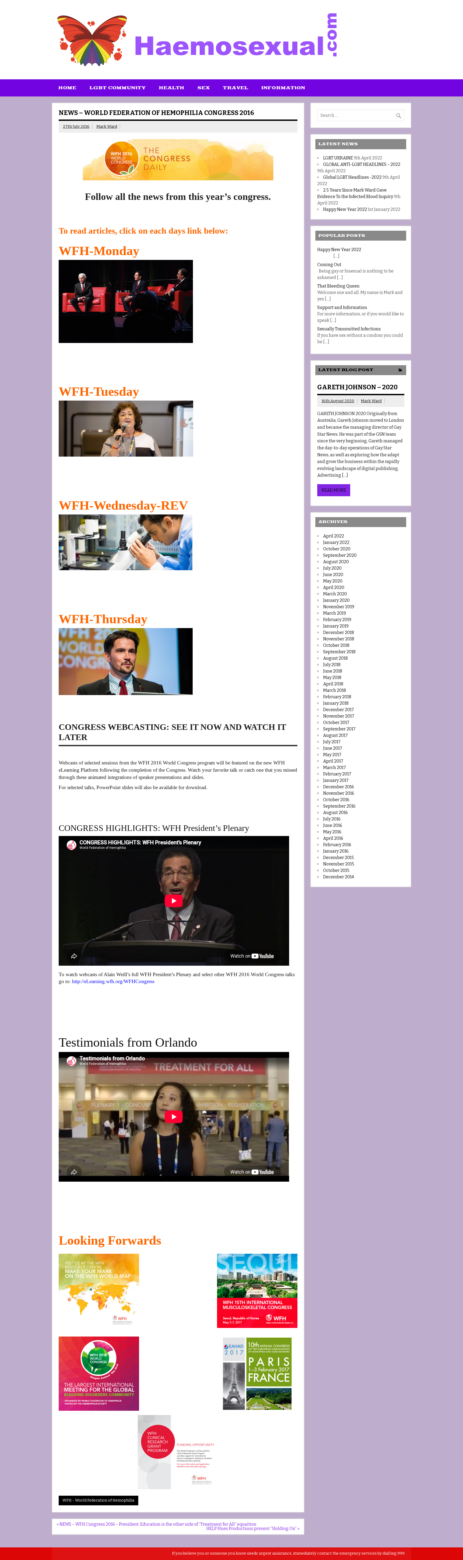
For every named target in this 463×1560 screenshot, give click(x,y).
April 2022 (333, 536)
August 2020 (336, 561)
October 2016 (336, 799)
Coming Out (329, 264)
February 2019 (337, 619)
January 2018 (336, 703)
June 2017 (332, 748)
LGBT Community (117, 88)
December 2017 (338, 709)
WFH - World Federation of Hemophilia (98, 1500)
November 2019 (338, 606)
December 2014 (338, 876)
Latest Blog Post (345, 369)
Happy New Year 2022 (345, 209)
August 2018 (335, 658)
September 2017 (339, 729)
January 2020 (336, 600)
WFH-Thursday (103, 619)
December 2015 (338, 857)
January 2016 (336, 851)
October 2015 (336, 870)
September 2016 (339, 806)
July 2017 (332, 741)
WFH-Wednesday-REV (123, 505)
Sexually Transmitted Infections (349, 328)
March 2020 (335, 593)
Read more (334, 490)
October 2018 (336, 645)
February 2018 (337, 696)
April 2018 (333, 683)
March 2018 (334, 690)
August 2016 (335, 812)
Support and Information (342, 307)
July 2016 (332, 819)
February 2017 (337, 774)
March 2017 (334, 767)
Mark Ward (106, 126)
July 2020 (332, 568)
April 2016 (333, 838)
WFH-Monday (99, 251)
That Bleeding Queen (338, 286)
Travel (235, 88)
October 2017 (336, 722)
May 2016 (332, 831)
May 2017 (332, 754)
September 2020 (340, 555)
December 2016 (338, 786)
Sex (203, 88)
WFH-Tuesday (99, 391)
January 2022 (336, 542)
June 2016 (332, 825)
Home (67, 88)
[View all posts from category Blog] (400, 370)
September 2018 (339, 651)
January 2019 (336, 626)
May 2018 (332, 677)
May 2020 (332, 581)
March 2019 (334, 613)
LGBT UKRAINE (338, 158)
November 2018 (338, 638)
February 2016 (337, 844)
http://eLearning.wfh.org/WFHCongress (113, 981)
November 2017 (338, 716)
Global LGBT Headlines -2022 (352, 177)
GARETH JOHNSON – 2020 (357, 387)
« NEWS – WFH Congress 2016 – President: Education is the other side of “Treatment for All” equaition (156, 1524)
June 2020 (333, 574)
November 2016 (338, 793)
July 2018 (332, 664)
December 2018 (338, 632)
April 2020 (333, 587)
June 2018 (332, 671)
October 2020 (336, 548)
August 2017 (335, 735)
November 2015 (338, 864)
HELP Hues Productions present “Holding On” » (253, 1528)
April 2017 (333, 761)
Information (283, 88)
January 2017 (336, 780)
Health (171, 88)
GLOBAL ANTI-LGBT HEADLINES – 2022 (361, 164)
